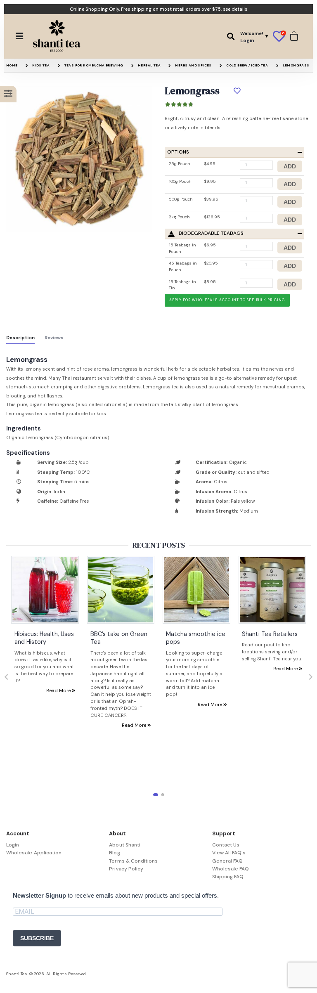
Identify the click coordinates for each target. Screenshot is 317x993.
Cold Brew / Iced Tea (247, 65)
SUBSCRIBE (37, 938)
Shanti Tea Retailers (270, 634)
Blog (114, 852)
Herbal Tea (149, 65)
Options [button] (178, 152)
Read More (59, 690)
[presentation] (6, 677)
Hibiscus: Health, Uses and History (44, 637)
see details (235, 9)
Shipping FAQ (228, 876)
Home (12, 65)
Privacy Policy (126, 868)
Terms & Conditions (133, 861)
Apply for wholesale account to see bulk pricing (227, 300)
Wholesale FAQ (230, 868)
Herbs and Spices (193, 65)
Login (12, 845)
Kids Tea (41, 65)
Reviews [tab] (54, 337)
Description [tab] (20, 337)
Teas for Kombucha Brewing (93, 65)
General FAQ (227, 861)
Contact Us (226, 845)
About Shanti (124, 845)
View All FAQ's (229, 852)
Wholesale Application (34, 852)
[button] (231, 36)
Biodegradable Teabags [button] (211, 233)
